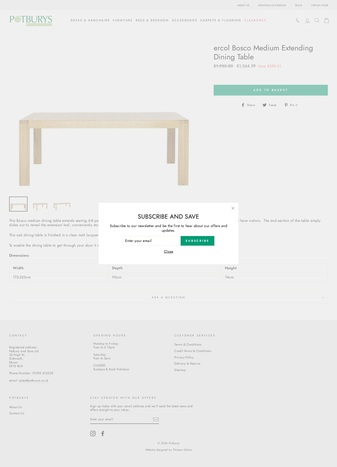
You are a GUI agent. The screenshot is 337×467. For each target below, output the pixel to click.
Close (168, 251)
